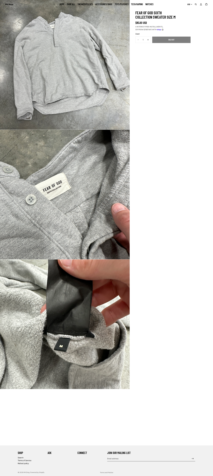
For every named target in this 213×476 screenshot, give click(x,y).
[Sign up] (192, 458)
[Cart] (206, 4)
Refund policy (23, 463)
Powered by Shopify (37, 472)
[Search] (195, 4)
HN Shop (26, 472)
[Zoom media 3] (65, 324)
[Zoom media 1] (65, 65)
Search (20, 457)
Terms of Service (24, 460)
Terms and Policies (106, 472)
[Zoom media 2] (65, 194)
